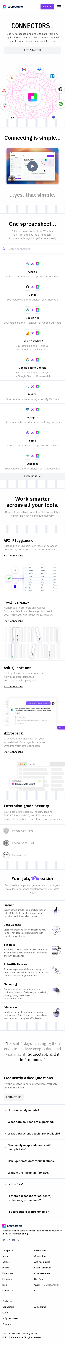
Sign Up (47, 6)
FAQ (36, 1290)
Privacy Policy (30, 1333)
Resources (40, 1250)
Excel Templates (42, 1267)
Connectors (40, 1256)
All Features (40, 1307)
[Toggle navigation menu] (59, 7)
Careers (6, 1262)
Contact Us (13, 1097)
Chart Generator (42, 1273)
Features (7, 1301)
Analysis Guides (42, 1262)
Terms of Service (11, 1333)
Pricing (5, 1267)
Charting (6, 1324)
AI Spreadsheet (10, 1318)
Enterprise (7, 1273)
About (5, 1256)
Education (7, 1279)
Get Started (32, 50)
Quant (46, 1285)
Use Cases (39, 1279)
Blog (4, 1285)
